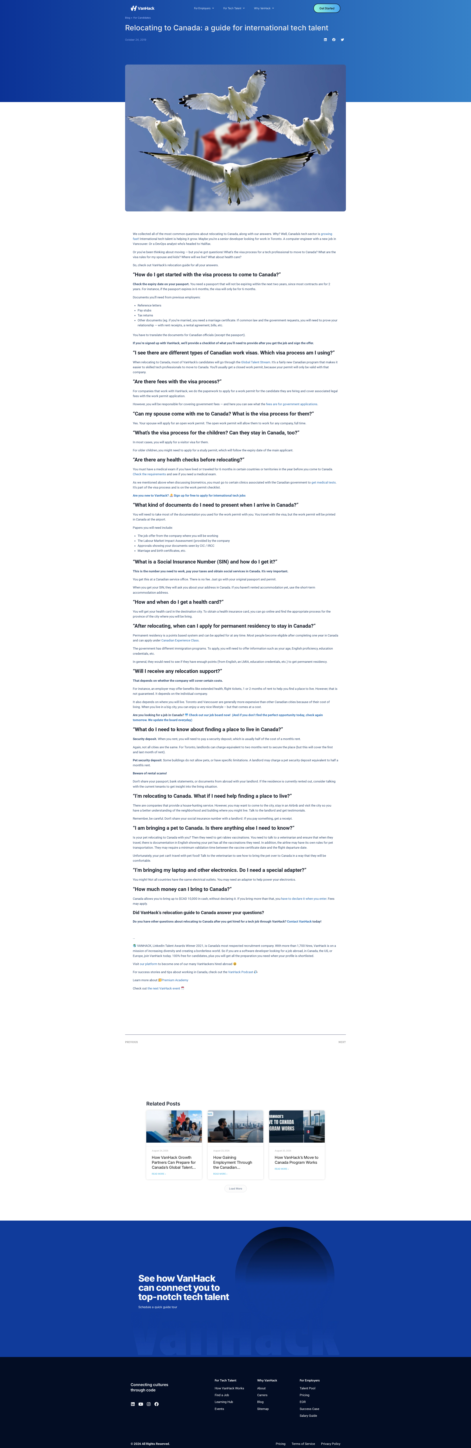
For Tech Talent (232, 8)
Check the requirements (149, 474)
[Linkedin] (133, 1404)
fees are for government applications (291, 404)
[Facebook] (156, 1404)
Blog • (128, 17)
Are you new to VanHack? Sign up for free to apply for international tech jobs (189, 495)
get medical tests (323, 482)
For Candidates (142, 17)
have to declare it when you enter (303, 898)
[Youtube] (141, 1404)
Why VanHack (262, 8)
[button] (325, 40)
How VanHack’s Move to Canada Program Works (296, 1160)
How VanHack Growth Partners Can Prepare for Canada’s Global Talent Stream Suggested (174, 1165)
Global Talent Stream (255, 362)
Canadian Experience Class (180, 640)
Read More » (159, 1174)
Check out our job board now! (210, 715)
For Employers (202, 8)
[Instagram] (148, 1404)
